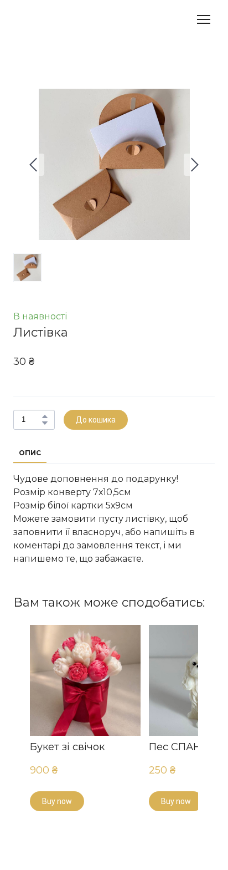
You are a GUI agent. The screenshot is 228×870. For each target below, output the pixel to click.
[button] (45, 416)
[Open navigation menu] (204, 19)
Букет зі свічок (67, 747)
